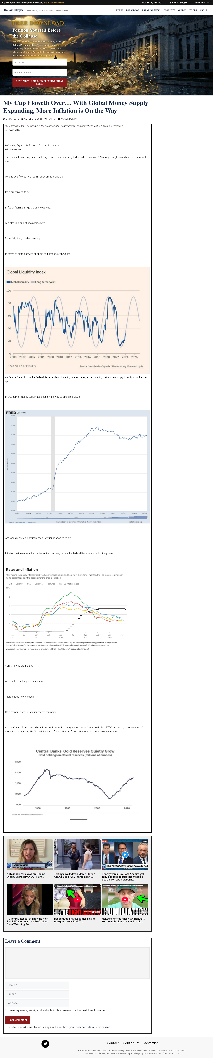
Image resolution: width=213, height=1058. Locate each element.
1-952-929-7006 (54, 2)
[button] (207, 6)
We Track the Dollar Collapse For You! (106, 510)
